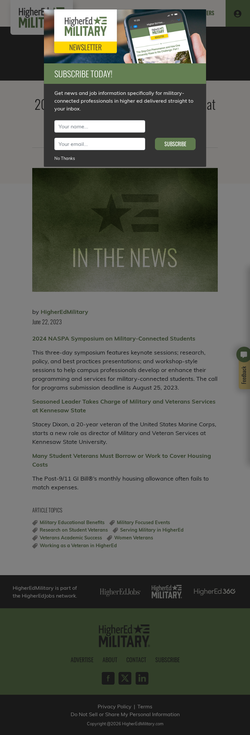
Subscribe (175, 144)
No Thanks (64, 158)
